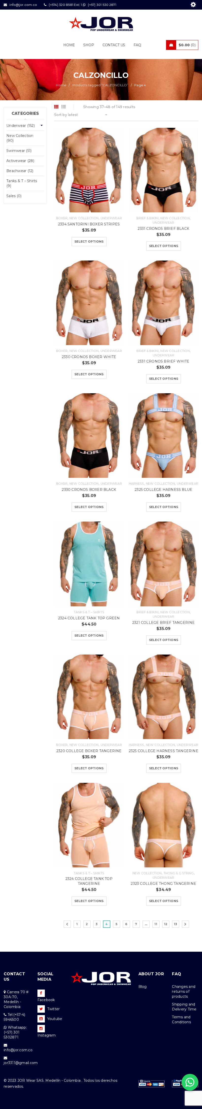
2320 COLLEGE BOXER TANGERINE (89, 751)
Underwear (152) (20, 125)
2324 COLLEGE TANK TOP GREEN (89, 618)
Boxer (61, 218)
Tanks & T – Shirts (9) (21, 183)
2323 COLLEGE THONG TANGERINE (163, 883)
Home (61, 85)
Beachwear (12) (20, 171)
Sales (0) (13, 196)
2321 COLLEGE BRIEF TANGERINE (163, 622)
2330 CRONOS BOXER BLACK (89, 489)
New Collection (84, 218)
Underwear (111, 218)
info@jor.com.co (18, 1050)
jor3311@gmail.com (21, 1063)
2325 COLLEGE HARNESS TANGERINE (163, 751)
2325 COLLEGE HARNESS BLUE (163, 489)
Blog (142, 986)
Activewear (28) (20, 161)
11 (155, 924)
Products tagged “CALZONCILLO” (100, 85)
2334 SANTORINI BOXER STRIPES (89, 224)
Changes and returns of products (183, 991)
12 (166, 924)
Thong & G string (179, 873)
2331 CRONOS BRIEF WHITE (163, 361)
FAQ (176, 974)
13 (175, 924)
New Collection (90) (20, 138)
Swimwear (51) (19, 150)
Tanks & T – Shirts (89, 612)
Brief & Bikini (147, 218)
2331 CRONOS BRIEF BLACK (163, 228)
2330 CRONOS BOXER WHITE (89, 357)
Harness (136, 483)
